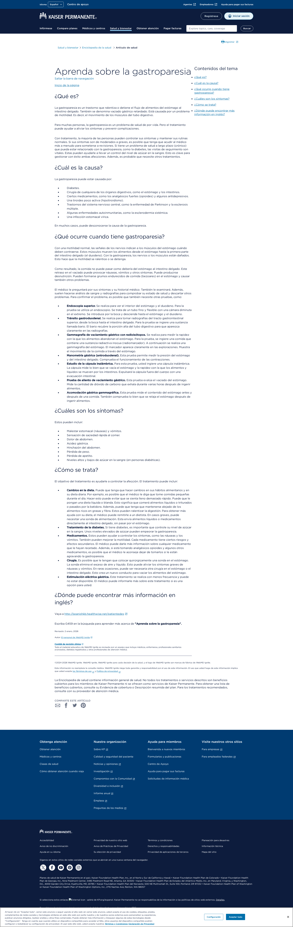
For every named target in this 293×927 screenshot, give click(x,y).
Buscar (247, 28)
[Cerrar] (288, 917)
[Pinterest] (69, 867)
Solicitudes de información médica (168, 778)
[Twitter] (43, 867)
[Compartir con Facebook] (66, 705)
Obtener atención (148, 28)
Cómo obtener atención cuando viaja (62, 771)
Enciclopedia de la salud (97, 47)
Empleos (99, 800)
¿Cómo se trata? (205, 104)
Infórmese (46, 28)
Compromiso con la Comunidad (113, 778)
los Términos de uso (82, 671)
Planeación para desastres (215, 840)
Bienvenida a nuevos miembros (166, 749)
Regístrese (211, 16)
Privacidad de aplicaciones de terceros (168, 852)
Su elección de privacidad (107, 852)
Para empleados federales (217, 756)
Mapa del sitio (209, 852)
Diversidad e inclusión (107, 786)
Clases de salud (49, 764)
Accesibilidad (47, 840)
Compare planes (67, 28)
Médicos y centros (93, 28)
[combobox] (211, 28)
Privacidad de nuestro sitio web (110, 840)
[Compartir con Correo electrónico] (58, 705)
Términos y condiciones (160, 840)
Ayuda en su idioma (50, 852)
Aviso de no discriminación (54, 846)
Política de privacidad (107, 671)
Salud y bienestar (121, 28)
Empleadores (206, 4)
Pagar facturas (172, 28)
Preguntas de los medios (108, 808)
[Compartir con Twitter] (75, 705)
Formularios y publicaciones (164, 756)
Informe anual (102, 793)
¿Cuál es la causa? (206, 83)
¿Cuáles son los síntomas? (212, 98)
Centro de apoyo (78, 4)
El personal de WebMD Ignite (75, 637)
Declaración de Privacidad (141, 924)
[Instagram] (78, 867)
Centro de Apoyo (158, 764)
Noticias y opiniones (106, 764)
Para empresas (210, 749)
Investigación (102, 771)
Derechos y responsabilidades (163, 846)
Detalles (220, 900)
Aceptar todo (235, 917)
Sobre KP (99, 749)
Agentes (187, 4)
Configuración (214, 917)
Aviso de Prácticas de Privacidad (111, 846)
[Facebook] (52, 867)
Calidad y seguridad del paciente (113, 756)
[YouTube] (60, 867)
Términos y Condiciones (116, 924)
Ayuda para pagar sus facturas (237, 4)
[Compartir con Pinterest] (83, 705)
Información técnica (212, 846)
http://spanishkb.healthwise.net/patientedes (94, 613)
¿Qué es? (200, 77)
